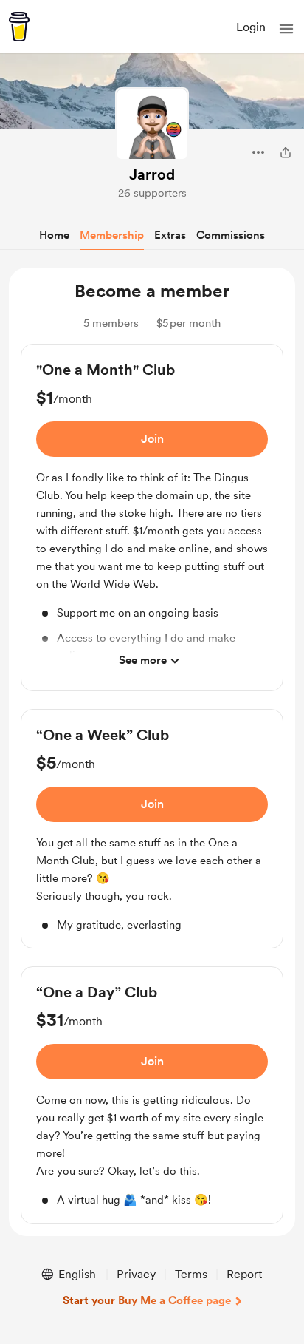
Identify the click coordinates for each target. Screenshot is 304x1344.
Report (244, 1274)
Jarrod (152, 174)
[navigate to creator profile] (152, 124)
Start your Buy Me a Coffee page (147, 1300)
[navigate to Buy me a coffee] (19, 26)
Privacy (136, 1274)
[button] (286, 29)
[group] (152, 517)
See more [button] (143, 660)
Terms (191, 1274)
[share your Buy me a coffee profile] (285, 152)
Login (251, 27)
